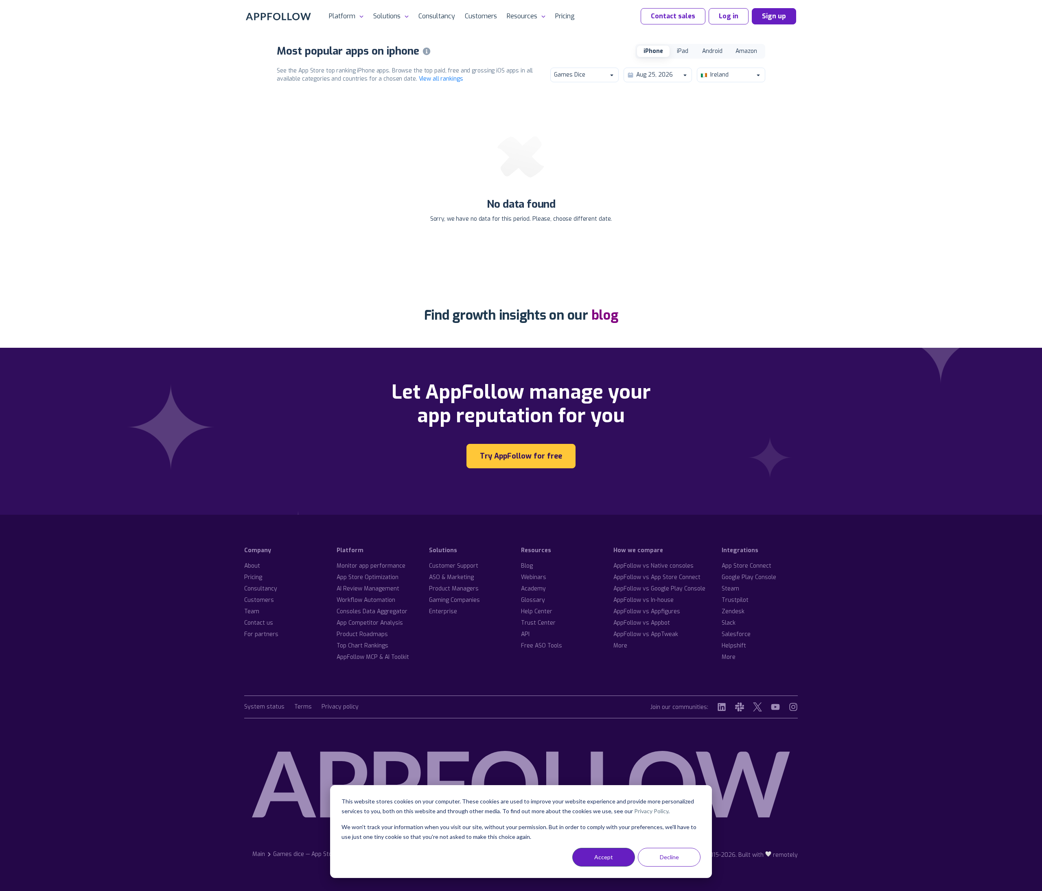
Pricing (565, 16)
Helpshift (734, 646)
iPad (682, 51)
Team (251, 611)
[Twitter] (757, 706)
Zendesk (733, 611)
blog (604, 315)
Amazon (746, 51)
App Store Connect (746, 566)
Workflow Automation (366, 600)
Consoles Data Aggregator (372, 611)
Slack (729, 623)
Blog (527, 566)
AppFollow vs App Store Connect (657, 577)
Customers (481, 16)
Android (712, 51)
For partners (261, 634)
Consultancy (436, 16)
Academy (533, 589)
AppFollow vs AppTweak (645, 634)
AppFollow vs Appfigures (646, 611)
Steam (730, 589)
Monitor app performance (371, 566)
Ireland (719, 75)
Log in (728, 16)
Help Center (536, 611)
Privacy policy (340, 707)
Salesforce (736, 634)
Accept (603, 857)
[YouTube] (775, 706)
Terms (303, 707)
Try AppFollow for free (521, 456)
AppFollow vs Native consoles (653, 566)
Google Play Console (749, 577)
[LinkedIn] (721, 706)
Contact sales (673, 16)
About (252, 566)
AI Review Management (368, 589)
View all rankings (441, 79)
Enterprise (443, 611)
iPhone (653, 51)
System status (264, 707)
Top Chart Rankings (362, 646)
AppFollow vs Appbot (641, 623)
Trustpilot (735, 600)
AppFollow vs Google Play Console (659, 589)
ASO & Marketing (451, 577)
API (525, 634)
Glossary (533, 600)
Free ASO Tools (541, 646)
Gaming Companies (454, 600)
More (620, 646)
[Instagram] (793, 706)
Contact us (258, 623)
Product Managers (454, 589)
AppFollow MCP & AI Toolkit (373, 657)
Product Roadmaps (362, 634)
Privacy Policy (651, 811)
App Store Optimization (367, 577)
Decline (669, 857)
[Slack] (739, 706)
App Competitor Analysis (370, 623)
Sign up (774, 16)
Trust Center (538, 623)
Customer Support (453, 566)
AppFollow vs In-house (643, 600)
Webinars (533, 577)
